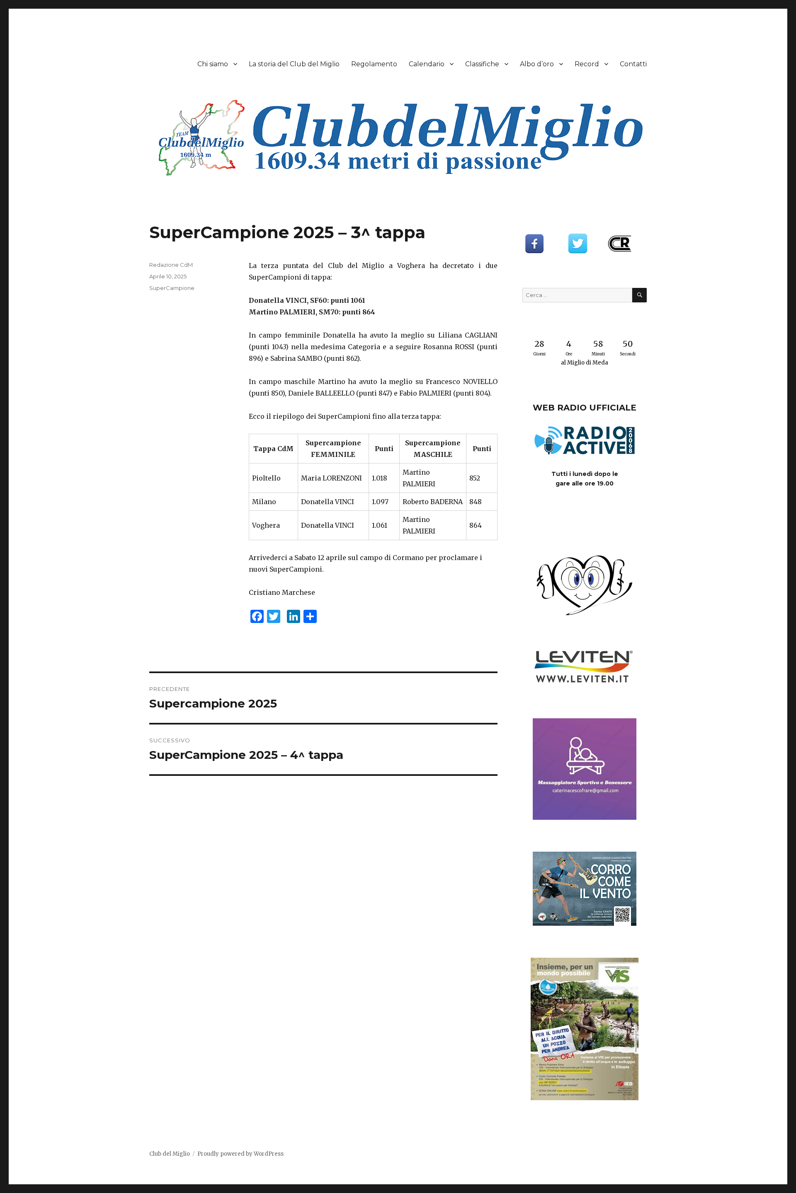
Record (587, 64)
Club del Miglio (169, 1153)
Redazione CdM (171, 264)
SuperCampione (171, 288)
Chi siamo (212, 64)
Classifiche (482, 64)
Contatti (633, 64)
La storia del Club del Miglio (294, 64)
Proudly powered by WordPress (240, 1153)
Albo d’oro (537, 64)
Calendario (426, 64)
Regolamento (374, 64)
